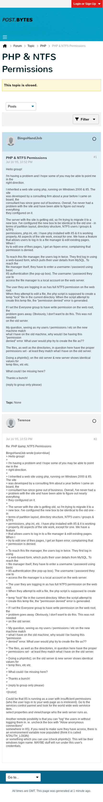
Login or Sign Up (85, 4)
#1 (95, 157)
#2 (95, 439)
